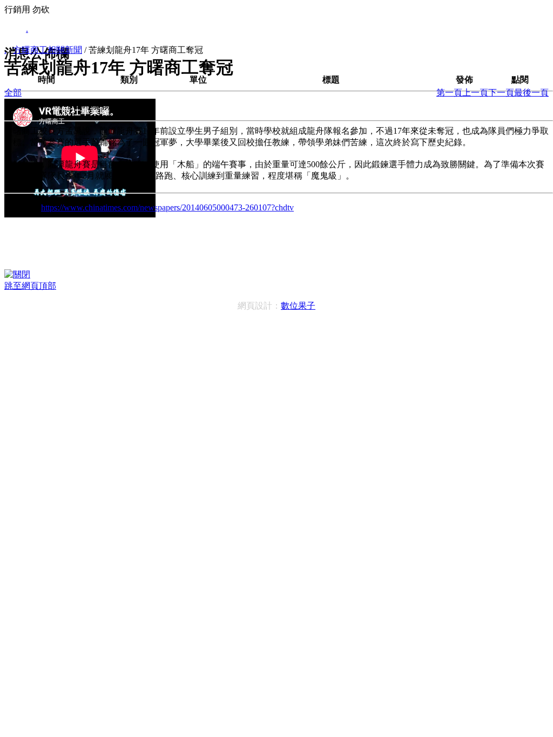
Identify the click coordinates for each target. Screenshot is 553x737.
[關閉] (17, 274)
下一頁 (501, 92)
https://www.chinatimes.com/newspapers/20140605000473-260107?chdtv (167, 207)
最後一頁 (531, 92)
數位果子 (298, 305)
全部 (13, 92)
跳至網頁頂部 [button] (30, 285)
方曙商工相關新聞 (47, 49)
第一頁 (449, 92)
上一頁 (475, 92)
